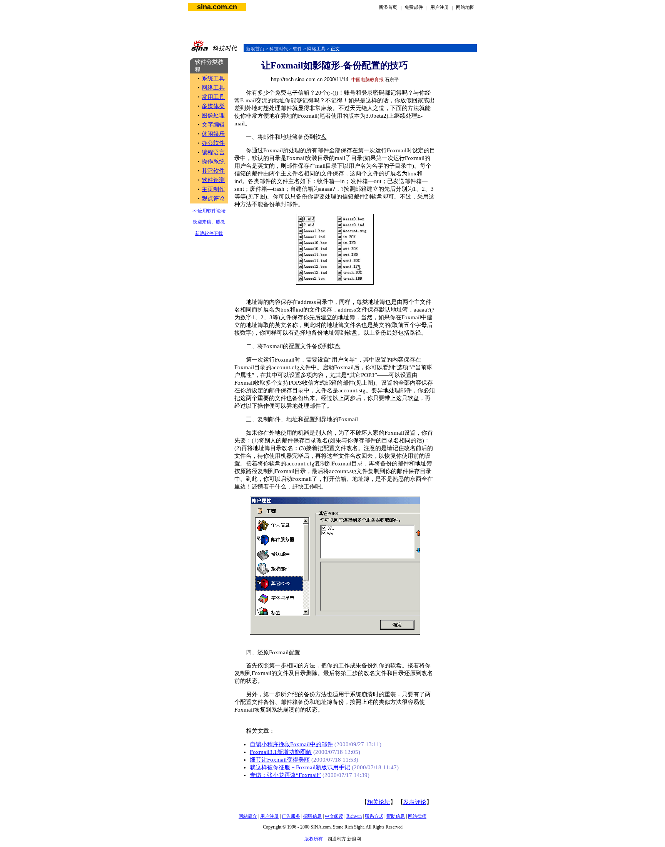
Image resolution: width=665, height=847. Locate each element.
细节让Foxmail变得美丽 (280, 760)
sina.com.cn (217, 7)
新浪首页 (388, 7)
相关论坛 (378, 802)
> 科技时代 (276, 49)
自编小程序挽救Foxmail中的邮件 (291, 744)
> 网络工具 (314, 49)
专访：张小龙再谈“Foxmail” (285, 775)
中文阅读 (334, 816)
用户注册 (439, 7)
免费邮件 (413, 7)
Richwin (354, 816)
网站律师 (417, 816)
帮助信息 (395, 816)
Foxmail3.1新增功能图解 (281, 752)
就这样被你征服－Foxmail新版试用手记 (300, 767)
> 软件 (295, 49)
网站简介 (248, 816)
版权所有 (313, 839)
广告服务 (291, 816)
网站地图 (465, 7)
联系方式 (374, 816)
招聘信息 (312, 816)
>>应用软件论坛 (209, 210)
